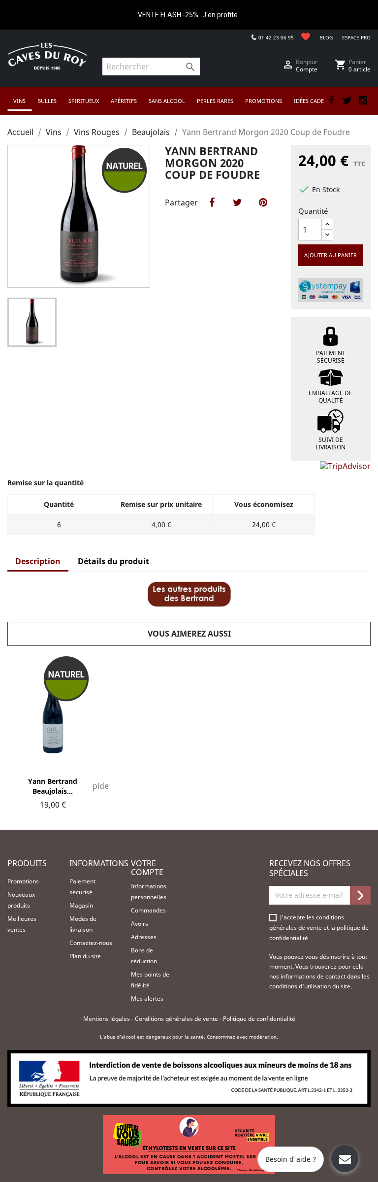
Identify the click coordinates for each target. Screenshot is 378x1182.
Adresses (144, 937)
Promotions (23, 881)
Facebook (331, 100)
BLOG (326, 37)
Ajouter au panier (330, 255)
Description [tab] (38, 561)
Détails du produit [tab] (113, 561)
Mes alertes (147, 998)
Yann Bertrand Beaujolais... (52, 786)
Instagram (363, 100)
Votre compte (147, 868)
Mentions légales (107, 1018)
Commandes (148, 910)
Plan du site (85, 956)
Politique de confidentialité (259, 1018)
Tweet (237, 213)
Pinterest (263, 213)
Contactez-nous (90, 943)
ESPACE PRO (356, 37)
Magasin (81, 905)
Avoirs (139, 923)
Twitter (347, 100)
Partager (211, 213)
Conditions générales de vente (177, 1018)
